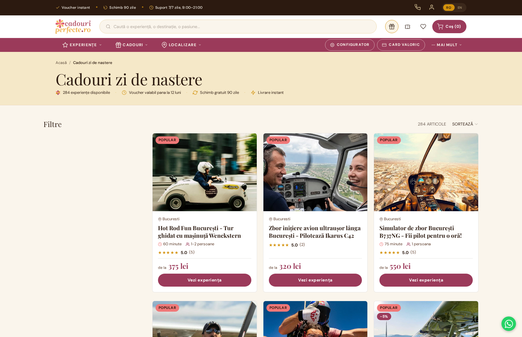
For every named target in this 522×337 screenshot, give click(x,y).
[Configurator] (391, 26)
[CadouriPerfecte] (73, 26)
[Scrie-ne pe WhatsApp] (508, 323)
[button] (465, 124)
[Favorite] (423, 26)
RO (448, 7)
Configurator (353, 44)
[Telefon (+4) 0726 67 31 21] (418, 7)
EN (460, 7)
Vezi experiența (205, 280)
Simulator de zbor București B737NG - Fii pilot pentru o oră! (420, 231)
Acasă (61, 62)
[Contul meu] (432, 7)
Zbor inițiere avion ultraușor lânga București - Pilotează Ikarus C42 (315, 231)
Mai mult (444, 45)
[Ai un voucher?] (407, 26)
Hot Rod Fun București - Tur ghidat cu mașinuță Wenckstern (199, 231)
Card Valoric (404, 44)
